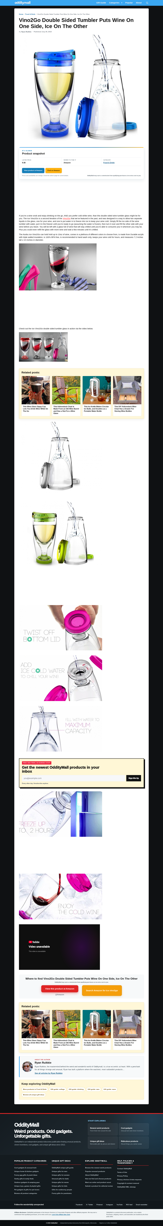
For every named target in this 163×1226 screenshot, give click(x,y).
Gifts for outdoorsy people (62, 1190)
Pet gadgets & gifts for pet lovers (26, 1190)
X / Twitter (89, 1205)
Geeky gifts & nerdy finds (24, 1179)
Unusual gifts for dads (60, 1179)
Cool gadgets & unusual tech (25, 1168)
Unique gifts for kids (59, 1186)
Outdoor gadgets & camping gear (27, 1182)
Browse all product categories (25, 1193)
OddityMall (26, 1124)
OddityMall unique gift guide (63, 1168)
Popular (129, 3)
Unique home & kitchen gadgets (26, 1171)
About (139, 3)
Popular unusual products (95, 1171)
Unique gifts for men (59, 1171)
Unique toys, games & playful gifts (27, 1186)
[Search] (147, 3)
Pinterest (99, 1205)
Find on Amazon (53, 170)
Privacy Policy (122, 1176)
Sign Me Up (134, 778)
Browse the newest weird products (98, 1168)
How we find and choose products (98, 1179)
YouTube (120, 1205)
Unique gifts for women (61, 1175)
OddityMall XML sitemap (126, 1187)
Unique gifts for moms (60, 1182)
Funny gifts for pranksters (62, 1193)
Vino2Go (66, 218)
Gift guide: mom (110, 1089)
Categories (114, 3)
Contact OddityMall (124, 1168)
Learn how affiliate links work (61, 1214)
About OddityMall (91, 1175)
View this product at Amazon (59, 989)
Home (21, 14)
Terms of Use (122, 1172)
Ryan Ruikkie (26, 32)
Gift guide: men (93, 1089)
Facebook (79, 1205)
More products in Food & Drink (34, 1089)
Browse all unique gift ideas (33, 1095)
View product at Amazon (33, 170)
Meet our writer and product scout (98, 1182)
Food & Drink (30, 14)
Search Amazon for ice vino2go (102, 990)
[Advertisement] (81, 198)
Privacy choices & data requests (129, 1179)
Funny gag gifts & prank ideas (25, 1175)
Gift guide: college (58, 1089)
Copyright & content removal (128, 1183)
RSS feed (129, 1205)
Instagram (109, 1205)
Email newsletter (141, 1205)
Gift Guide (101, 3)
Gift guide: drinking (76, 1089)
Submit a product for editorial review (99, 1186)
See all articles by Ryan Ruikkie (48, 1073)
